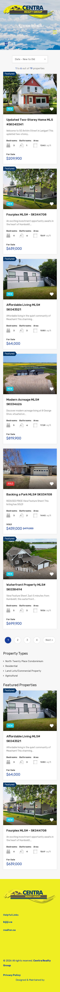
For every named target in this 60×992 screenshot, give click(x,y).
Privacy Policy (12, 975)
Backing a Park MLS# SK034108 (29, 494)
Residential (11, 666)
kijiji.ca (7, 922)
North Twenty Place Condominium (24, 661)
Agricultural (11, 675)
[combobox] (30, 59)
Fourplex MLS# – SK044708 (26, 214)
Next (48, 640)
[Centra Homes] (30, 19)
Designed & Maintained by (30, 979)
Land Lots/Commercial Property (23, 670)
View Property (30, 106)
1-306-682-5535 (32, 26)
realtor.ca (9, 930)
